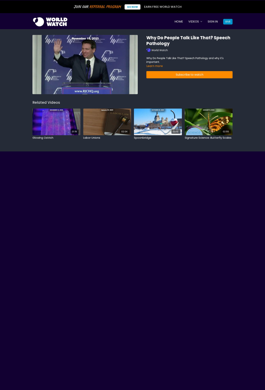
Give (228, 21)
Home (179, 21)
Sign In (213, 21)
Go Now (132, 7)
